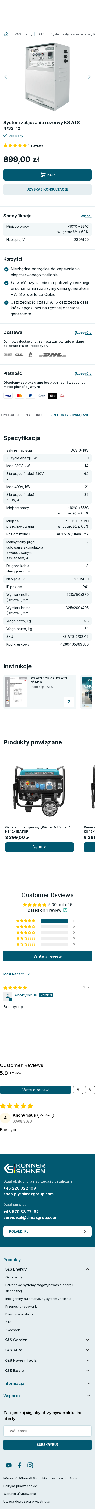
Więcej (86, 216)
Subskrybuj (47, 1445)
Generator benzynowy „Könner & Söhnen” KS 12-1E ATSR (37, 829)
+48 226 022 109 (19, 1188)
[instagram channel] (30, 1465)
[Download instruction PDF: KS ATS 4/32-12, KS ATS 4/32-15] (69, 702)
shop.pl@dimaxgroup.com (28, 1194)
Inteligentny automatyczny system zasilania (38, 1299)
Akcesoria (13, 1330)
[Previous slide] (5, 77)
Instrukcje (35, 415)
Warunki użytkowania (19, 1494)
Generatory (14, 1277)
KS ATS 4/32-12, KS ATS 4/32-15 (49, 680)
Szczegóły (83, 332)
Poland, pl (18, 1231)
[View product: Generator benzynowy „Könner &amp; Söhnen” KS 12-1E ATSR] (39, 790)
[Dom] (6, 34)
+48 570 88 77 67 (21, 1211)
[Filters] (78, 1090)
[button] (47, 77)
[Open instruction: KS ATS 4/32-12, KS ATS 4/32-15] (16, 692)
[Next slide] (89, 77)
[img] (15, 987)
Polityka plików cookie (20, 1486)
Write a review (35, 1089)
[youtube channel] (8, 1465)
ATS (41, 34)
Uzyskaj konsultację (47, 189)
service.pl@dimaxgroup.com (30, 1217)
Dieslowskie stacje (19, 1314)
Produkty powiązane (69, 415)
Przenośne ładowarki (21, 1306)
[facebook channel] (19, 1465)
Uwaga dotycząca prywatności (27, 1501)
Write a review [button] (47, 956)
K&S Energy (23, 34)
